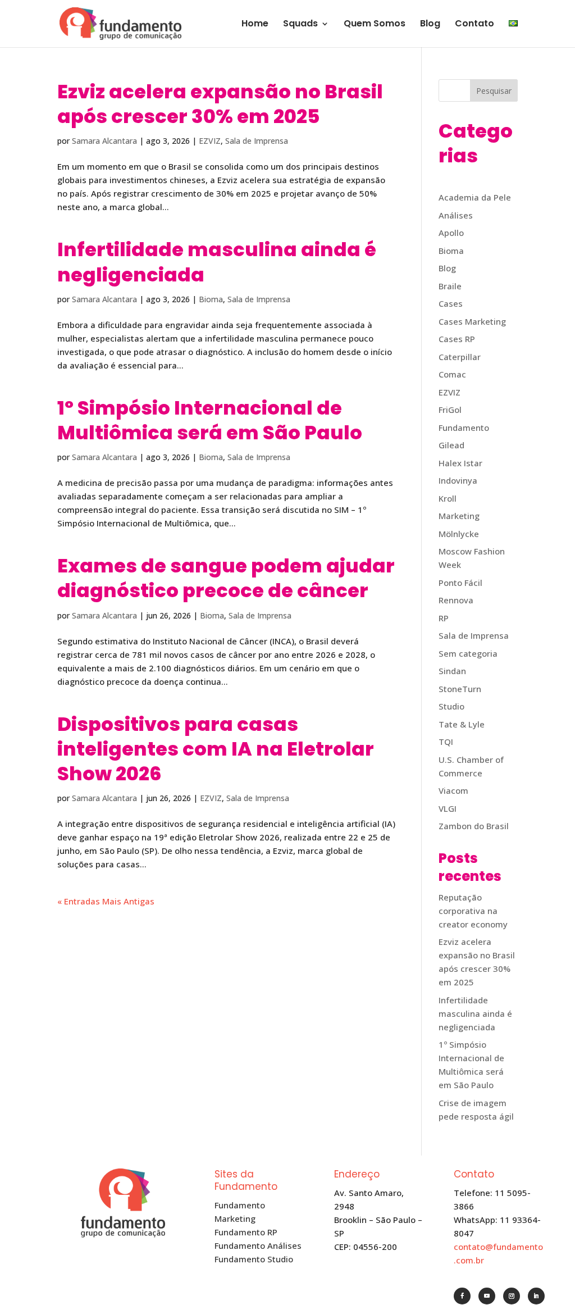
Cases (451, 303)
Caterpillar (460, 356)
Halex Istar (460, 463)
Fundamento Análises (258, 1245)
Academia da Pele (475, 197)
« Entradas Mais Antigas (105, 901)
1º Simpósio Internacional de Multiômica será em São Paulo (209, 420)
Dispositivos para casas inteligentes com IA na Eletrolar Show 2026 (215, 749)
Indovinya (458, 480)
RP (444, 618)
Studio (451, 706)
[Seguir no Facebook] (462, 1296)
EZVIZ (210, 140)
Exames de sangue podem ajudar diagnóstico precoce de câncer (226, 578)
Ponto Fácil (460, 582)
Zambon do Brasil (474, 825)
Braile (450, 286)
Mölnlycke (459, 533)
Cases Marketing (472, 321)
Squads (300, 25)
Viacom (453, 790)
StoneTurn (460, 688)
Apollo (451, 232)
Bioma (211, 299)
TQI (446, 741)
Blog (430, 25)
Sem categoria (468, 653)
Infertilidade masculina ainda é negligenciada (216, 262)
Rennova (456, 600)
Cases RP (457, 338)
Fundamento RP (246, 1232)
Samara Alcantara (104, 140)
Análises (456, 215)
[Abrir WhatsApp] (547, 1276)
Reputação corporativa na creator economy (473, 911)
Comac (452, 374)
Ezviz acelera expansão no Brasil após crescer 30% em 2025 (220, 104)
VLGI (448, 808)
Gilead (451, 445)
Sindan (452, 670)
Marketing (459, 515)
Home (254, 25)
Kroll (448, 498)
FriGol (450, 409)
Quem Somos (374, 25)
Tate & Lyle (462, 724)
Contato (474, 25)
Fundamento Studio (254, 1259)
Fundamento (464, 427)
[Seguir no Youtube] (486, 1296)
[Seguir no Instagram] (511, 1296)
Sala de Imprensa (256, 140)
